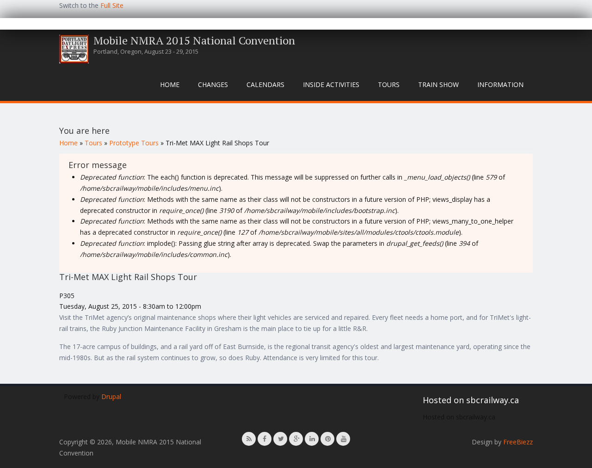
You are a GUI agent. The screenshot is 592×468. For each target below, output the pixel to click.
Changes (213, 84)
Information (500, 84)
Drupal (111, 396)
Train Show (438, 84)
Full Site (111, 5)
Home (169, 84)
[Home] (74, 49)
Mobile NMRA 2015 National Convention (194, 40)
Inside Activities (331, 84)
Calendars (265, 84)
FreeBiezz (518, 441)
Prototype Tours (134, 142)
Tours (389, 84)
